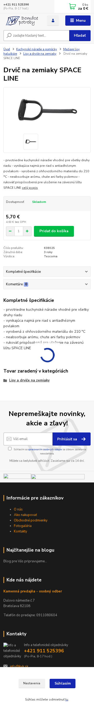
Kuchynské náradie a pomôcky (36, 49)
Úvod (6, 49)
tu (66, 699)
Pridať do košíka (53, 231)
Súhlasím (63, 683)
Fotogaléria (23, 526)
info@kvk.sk (19, 666)
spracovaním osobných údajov (45, 449)
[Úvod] (21, 21)
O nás (18, 509)
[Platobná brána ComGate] (17, 477)
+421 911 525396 (16, 5)
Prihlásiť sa (67, 439)
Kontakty (20, 531)
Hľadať (80, 35)
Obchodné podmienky (31, 520)
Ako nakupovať (25, 515)
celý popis (30, 188)
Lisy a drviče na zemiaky (39, 54)
